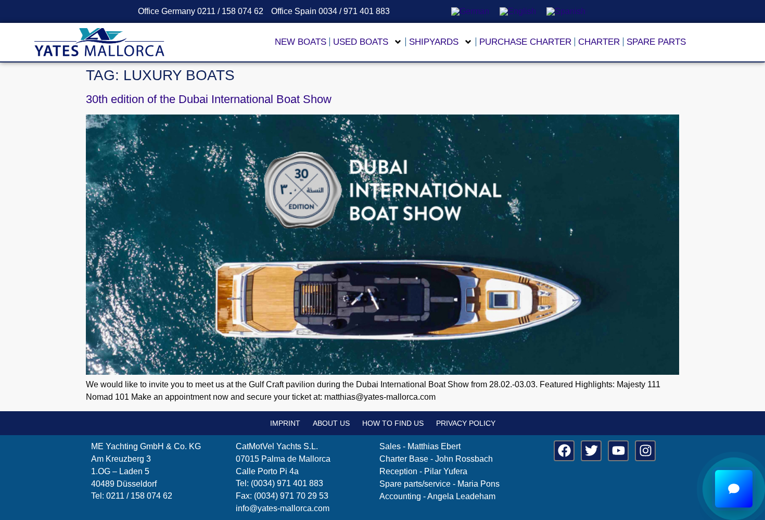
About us (331, 423)
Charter (599, 42)
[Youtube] (618, 450)
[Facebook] (564, 450)
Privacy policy (465, 423)
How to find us (393, 423)
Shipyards (433, 42)
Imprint (285, 423)
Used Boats (360, 42)
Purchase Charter (525, 42)
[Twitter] (591, 450)
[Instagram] (645, 450)
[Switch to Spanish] (566, 11)
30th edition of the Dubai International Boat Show (209, 99)
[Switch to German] (470, 11)
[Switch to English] (517, 11)
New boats (300, 42)
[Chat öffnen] (734, 489)
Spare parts (656, 42)
